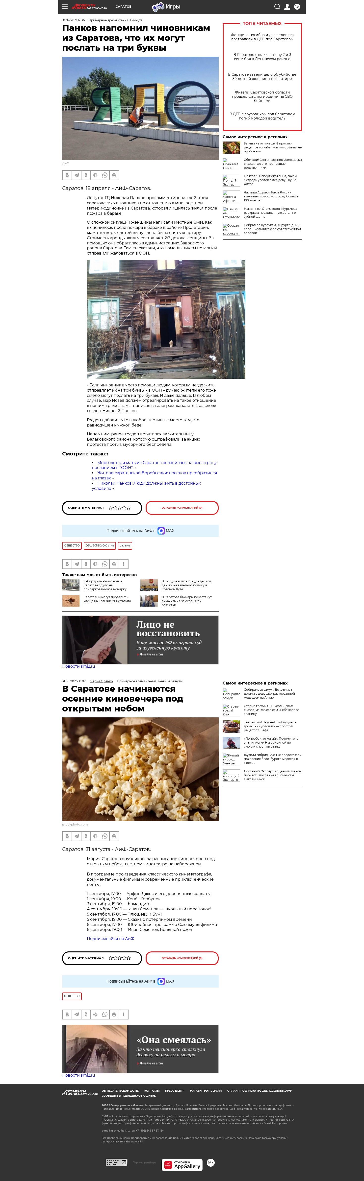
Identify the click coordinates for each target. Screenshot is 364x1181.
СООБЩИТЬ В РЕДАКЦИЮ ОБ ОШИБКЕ (129, 1095)
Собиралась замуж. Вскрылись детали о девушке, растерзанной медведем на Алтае (269, 693)
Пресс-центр (174, 1090)
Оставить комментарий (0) (182, 507)
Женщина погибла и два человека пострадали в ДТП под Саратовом (262, 37)
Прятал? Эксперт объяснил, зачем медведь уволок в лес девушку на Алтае (270, 180)
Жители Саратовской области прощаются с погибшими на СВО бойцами (262, 96)
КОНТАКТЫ (151, 1090)
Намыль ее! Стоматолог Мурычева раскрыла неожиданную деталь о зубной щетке (270, 212)
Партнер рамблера (144, 1162)
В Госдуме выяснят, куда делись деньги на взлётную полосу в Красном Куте (186, 585)
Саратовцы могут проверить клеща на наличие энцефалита (107, 599)
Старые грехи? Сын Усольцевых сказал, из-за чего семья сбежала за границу (271, 710)
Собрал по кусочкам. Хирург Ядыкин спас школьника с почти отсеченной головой (272, 229)
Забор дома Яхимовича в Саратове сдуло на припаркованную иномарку (105, 585)
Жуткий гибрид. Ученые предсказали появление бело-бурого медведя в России (273, 759)
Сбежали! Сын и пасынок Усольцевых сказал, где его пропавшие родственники (273, 163)
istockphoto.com (75, 824)
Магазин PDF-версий (206, 1090)
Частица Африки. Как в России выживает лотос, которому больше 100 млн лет (271, 196)
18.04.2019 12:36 (73, 20)
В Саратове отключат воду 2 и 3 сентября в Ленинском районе (262, 57)
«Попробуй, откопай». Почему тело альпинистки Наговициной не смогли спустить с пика (271, 742)
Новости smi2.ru (78, 666)
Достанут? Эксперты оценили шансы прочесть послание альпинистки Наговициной (272, 775)
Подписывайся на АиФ (110, 938)
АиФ (65, 163)
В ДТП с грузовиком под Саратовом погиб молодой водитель (262, 116)
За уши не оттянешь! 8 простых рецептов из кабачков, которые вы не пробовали (273, 147)
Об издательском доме (120, 1090)
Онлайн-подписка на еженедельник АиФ (259, 1090)
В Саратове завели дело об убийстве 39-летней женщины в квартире (262, 76)
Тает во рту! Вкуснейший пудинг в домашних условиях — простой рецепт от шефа (270, 726)
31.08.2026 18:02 (74, 681)
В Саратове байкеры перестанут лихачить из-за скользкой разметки (187, 601)
